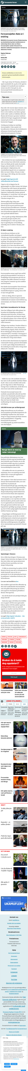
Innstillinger (23, 1070)
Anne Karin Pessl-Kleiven (14, 928)
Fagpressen (22, 1025)
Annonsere (14, 956)
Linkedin (14, 976)
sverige (4, 636)
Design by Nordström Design (14, 1035)
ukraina (11, 642)
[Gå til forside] (11, 2)
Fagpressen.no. (16, 1058)
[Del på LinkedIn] (8, 66)
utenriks (11, 639)
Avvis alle (7, 1063)
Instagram (14, 972)
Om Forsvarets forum (14, 953)
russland (18, 642)
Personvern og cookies (14, 965)
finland (18, 639)
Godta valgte (14, 1063)
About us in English (14, 1032)
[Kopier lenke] (14, 66)
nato (15, 636)
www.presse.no (14, 1022)
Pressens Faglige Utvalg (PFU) (12, 1012)
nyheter (10, 636)
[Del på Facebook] (2, 66)
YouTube (14, 979)
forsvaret (4, 639)
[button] (2, 701)
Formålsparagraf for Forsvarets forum (16, 1028)
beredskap (4, 642)
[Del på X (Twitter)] (5, 66)
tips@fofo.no (21, 101)
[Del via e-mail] (11, 66)
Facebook (14, 969)
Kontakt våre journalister (14, 923)
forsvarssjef (22, 636)
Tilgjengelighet (14, 962)
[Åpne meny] (25, 2)
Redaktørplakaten (14, 993)
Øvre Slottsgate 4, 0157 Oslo (14, 935)
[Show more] (25, 96)
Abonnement (14, 959)
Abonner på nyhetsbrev (14, 983)
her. (17, 581)
